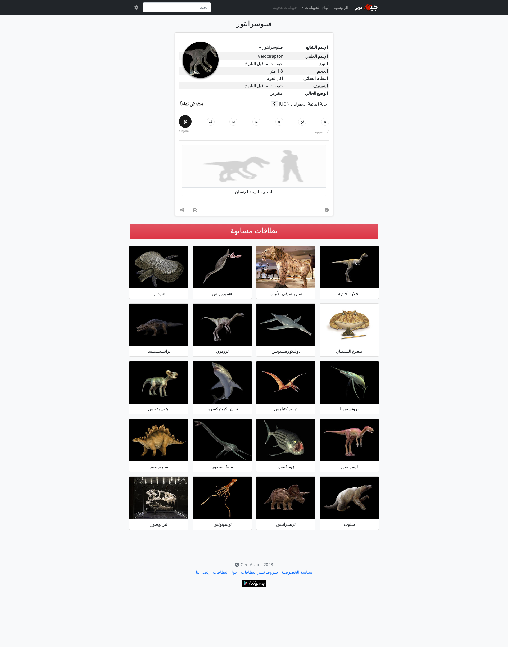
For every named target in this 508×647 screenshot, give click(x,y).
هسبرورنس (222, 293)
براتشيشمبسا (158, 351)
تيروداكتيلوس (285, 409)
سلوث (349, 524)
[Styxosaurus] (222, 440)
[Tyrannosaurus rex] (158, 498)
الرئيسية (341, 7)
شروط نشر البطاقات (259, 572)
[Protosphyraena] (349, 382)
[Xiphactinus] (285, 440)
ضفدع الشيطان (349, 351)
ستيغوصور (159, 466)
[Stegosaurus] (158, 440)
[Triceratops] (285, 498)
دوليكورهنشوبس (285, 351)
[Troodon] (222, 325)
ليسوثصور (349, 466)
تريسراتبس (286, 524)
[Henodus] (158, 267)
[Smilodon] (285, 267)
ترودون (222, 351)
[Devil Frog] (349, 325)
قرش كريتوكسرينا (222, 409)
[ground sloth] (349, 498)
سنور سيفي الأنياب (286, 293)
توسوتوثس (222, 524)
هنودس (158, 293)
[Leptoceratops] (158, 382)
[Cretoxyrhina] (222, 382)
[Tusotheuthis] (222, 498)
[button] (326, 209)
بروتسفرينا (349, 409)
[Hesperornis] (222, 267)
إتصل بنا (203, 572)
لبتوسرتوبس (159, 409)
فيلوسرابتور (272, 47)
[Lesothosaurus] (349, 440)
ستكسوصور (222, 466)
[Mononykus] (349, 267)
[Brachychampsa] (158, 325)
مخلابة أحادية (349, 293)
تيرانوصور (158, 524)
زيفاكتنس (286, 466)
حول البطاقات (225, 572)
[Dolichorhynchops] (285, 325)
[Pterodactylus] (285, 382)
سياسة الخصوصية (296, 572)
